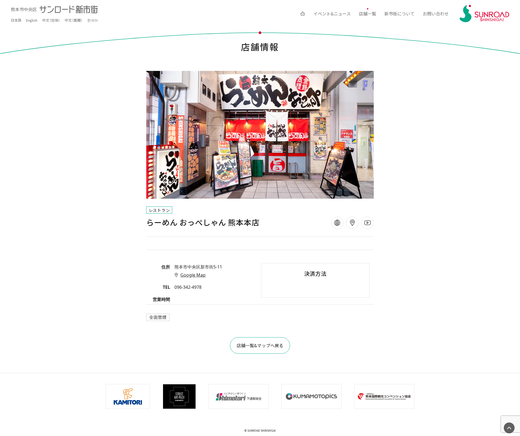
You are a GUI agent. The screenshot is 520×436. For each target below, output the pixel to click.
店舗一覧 (367, 13)
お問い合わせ (436, 13)
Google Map (193, 275)
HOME (302, 13)
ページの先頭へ (509, 427)
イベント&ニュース (332, 13)
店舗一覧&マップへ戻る (260, 345)
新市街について (399, 13)
